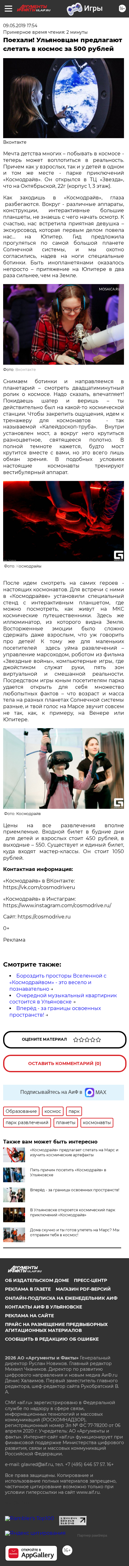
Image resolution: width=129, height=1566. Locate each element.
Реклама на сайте (29, 1315)
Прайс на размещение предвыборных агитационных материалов (56, 1327)
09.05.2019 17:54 (20, 25)
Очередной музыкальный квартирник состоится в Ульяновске (63, 999)
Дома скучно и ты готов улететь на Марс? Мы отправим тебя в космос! (74, 1232)
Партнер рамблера (92, 1535)
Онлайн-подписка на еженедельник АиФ (61, 1298)
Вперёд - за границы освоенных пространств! (74, 1190)
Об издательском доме (37, 1280)
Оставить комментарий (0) (64, 1063)
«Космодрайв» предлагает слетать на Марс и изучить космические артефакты (74, 1152)
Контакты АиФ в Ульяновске (43, 1307)
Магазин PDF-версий (83, 1289)
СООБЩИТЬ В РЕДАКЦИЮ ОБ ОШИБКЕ (52, 1339)
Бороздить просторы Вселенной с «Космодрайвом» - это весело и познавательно (57, 982)
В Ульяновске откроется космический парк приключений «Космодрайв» (72, 1212)
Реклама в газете (28, 1289)
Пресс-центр (90, 1280)
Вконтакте (25, 369)
